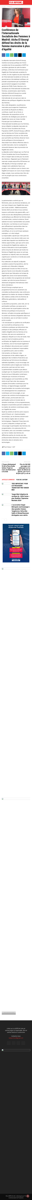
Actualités (9, 6)
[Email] (20, 55)
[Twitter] (7, 55)
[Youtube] (23, 1043)
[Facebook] (3, 55)
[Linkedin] (16, 55)
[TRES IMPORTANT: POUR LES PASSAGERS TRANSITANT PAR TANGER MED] (6, 486)
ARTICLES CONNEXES (8, 479)
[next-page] (6, 520)
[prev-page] (3, 520)
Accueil (3, 6)
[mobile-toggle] (3, 2)
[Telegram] (24, 55)
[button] (29, 2)
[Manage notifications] (27, 1196)
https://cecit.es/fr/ (9, 1012)
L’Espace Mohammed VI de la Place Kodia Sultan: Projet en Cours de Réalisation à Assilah (9, 467)
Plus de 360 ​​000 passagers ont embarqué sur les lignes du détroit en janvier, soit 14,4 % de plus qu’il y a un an (23, 468)
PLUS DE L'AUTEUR (21, 479)
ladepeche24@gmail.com (16, 1038)
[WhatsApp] (12, 55)
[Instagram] (13, 1043)
